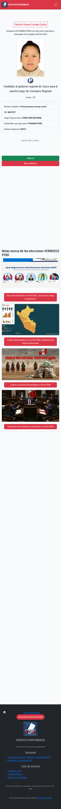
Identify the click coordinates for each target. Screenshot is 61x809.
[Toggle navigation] (55, 4)
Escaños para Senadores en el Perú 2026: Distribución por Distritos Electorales (30, 341)
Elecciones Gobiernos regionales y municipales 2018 (29, 757)
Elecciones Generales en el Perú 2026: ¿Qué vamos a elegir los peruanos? (30, 297)
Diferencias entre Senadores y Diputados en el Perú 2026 (30, 426)
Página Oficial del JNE (44, 798)
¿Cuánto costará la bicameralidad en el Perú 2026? (30, 385)
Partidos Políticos (15, 774)
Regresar (30, 158)
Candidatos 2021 (15, 771)
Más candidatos (30, 163)
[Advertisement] (30, 204)
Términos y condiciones (17, 777)
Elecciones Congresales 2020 (20, 760)
